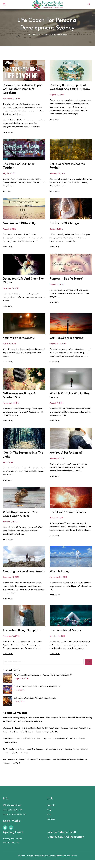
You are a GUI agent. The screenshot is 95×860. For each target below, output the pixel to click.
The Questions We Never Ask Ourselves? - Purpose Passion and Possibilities (34, 760)
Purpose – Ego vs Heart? (66, 278)
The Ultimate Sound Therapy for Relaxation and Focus (37, 687)
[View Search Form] (89, 4)
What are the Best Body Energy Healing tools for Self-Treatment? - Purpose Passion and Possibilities (45, 728)
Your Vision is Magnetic (19, 338)
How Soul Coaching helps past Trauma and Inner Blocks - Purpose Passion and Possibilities (41, 718)
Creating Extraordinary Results (24, 571)
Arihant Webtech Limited (66, 856)
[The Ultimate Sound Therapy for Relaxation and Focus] (7, 689)
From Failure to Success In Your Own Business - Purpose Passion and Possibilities (36, 739)
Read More (8, 132)
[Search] (88, 662)
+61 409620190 (18, 814)
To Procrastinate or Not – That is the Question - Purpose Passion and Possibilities (37, 749)
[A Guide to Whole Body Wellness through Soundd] (7, 701)
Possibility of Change (64, 223)
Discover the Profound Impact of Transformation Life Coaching (23, 89)
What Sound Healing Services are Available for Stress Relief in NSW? (43, 675)
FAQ (49, 810)
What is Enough (60, 571)
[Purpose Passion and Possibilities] (47, 4)
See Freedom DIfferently (19, 223)
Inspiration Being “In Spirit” (21, 630)
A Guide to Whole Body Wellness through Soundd (35, 698)
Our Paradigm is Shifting (66, 338)
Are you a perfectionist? (66, 452)
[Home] (29, 35)
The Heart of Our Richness (68, 512)
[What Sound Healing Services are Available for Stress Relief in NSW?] (7, 678)
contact (51, 819)
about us (51, 805)
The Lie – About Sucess (65, 630)
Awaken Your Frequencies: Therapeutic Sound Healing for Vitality (30, 732)
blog (49, 814)
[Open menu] (4, 4)
